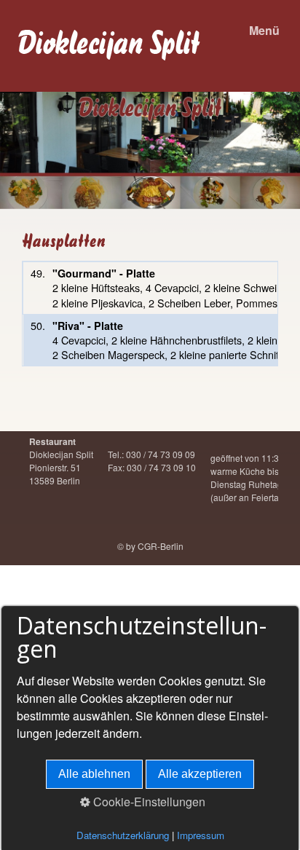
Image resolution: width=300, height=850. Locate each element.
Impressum (200, 835)
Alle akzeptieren (200, 774)
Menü (264, 30)
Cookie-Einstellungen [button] (147, 801)
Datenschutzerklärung (122, 835)
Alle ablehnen (94, 774)
